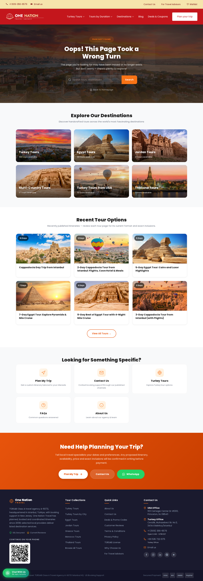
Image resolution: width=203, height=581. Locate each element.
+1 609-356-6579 (18, 4)
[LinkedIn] (160, 554)
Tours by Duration (99, 16)
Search (129, 79)
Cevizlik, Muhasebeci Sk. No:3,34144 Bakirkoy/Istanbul (162, 524)
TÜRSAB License (112, 542)
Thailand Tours (73, 542)
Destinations (124, 16)
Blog (140, 16)
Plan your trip (185, 16)
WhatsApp (132, 474)
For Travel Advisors (171, 4)
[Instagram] (153, 554)
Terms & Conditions (114, 531)
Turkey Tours (74, 16)
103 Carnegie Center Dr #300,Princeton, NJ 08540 (163, 513)
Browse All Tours (73, 548)
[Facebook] (146, 554)
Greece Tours (72, 531)
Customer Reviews (114, 525)
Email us (38, 4)
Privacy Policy (111, 536)
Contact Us (149, 4)
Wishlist (193, 4)
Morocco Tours (73, 536)
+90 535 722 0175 (156, 539)
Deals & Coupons (158, 16)
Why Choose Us (112, 548)
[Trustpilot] (173, 554)
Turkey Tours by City (75, 514)
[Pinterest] (167, 554)
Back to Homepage (103, 89)
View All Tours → (101, 333)
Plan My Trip (71, 474)
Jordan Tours (72, 525)
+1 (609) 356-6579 (157, 530)
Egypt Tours (71, 519)
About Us (109, 508)
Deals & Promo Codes (115, 519)
